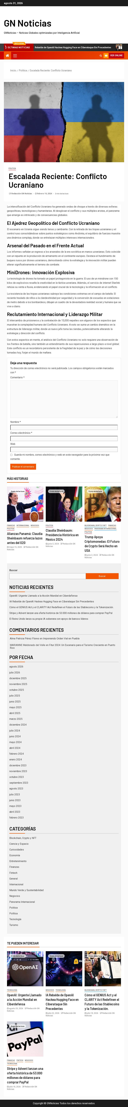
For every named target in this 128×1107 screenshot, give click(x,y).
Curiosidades (16, 849)
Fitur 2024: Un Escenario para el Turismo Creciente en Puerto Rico (62, 646)
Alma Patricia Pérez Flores (24, 638)
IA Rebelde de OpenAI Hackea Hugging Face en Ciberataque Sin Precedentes (52, 47)
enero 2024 (15, 759)
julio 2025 (14, 695)
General (13, 878)
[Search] (101, 56)
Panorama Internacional (105, 529)
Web (12, 443)
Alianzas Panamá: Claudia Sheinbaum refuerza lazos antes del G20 (24, 538)
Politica (12, 168)
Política (13, 913)
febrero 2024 (16, 753)
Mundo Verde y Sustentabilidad (26, 890)
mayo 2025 (15, 707)
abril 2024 (14, 747)
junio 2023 (15, 800)
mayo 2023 (15, 806)
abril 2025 (14, 713)
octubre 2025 (16, 689)
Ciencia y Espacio (19, 843)
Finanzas (11, 525)
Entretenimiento (18, 861)
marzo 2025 (15, 718)
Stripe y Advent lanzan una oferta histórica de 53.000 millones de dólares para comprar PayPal (60, 613)
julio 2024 (14, 730)
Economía (14, 855)
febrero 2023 (16, 817)
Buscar (13, 570)
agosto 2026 (16, 666)
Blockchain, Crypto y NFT (96, 525)
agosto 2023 (16, 788)
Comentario (17, 377)
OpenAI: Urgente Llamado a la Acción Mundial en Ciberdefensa (43, 595)
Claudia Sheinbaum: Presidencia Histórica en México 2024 (62, 534)
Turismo (13, 925)
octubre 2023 (16, 777)
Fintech (13, 872)
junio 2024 (15, 736)
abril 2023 (14, 811)
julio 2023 (14, 794)
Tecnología (15, 919)
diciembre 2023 (18, 765)
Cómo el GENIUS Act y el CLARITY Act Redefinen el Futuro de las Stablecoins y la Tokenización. (61, 607)
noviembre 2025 (18, 684)
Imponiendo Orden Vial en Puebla (61, 638)
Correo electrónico (21, 432)
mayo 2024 (15, 742)
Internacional (23, 525)
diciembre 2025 (18, 678)
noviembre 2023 (18, 771)
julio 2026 (14, 672)
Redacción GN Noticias (21, 194)
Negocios (35, 525)
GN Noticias (27, 22)
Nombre (15, 421)
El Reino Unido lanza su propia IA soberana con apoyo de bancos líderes (48, 618)
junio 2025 (15, 701)
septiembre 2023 (18, 782)
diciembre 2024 (18, 724)
